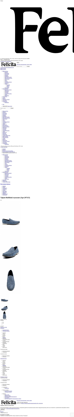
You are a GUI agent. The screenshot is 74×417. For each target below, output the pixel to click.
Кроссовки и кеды (8, 77)
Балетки (6, 72)
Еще (3, 104)
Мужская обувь (5, 88)
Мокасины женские (8, 78)
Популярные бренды (5, 184)
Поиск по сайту (8, 395)
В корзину (2, 328)
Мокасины (7, 90)
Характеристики (3, 358)
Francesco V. (5, 188)
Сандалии (6, 91)
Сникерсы (4, 122)
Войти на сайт (3, 68)
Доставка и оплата (6, 99)
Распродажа (5, 96)
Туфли (6, 83)
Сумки (4, 97)
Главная (4, 148)
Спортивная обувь (8, 93)
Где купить (5, 100)
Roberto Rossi (5, 193)
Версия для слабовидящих (5, 61)
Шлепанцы (7, 87)
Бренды (4, 98)
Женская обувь (5, 71)
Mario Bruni (5, 191)
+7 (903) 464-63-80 (3, 67)
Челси (8, 86)
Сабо (6, 80)
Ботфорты (6, 76)
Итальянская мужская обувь (8, 150)
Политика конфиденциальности (11, 396)
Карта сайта (7, 106)
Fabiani (4, 187)
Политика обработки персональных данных (13, 398)
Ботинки (6, 75)
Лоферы (8, 84)
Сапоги (4, 120)
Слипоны (6, 92)
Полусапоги (7, 79)
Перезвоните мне (10, 67)
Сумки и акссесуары (6, 135)
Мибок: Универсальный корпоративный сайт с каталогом (32, 403)
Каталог (4, 149)
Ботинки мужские (8, 89)
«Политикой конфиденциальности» (12, 408)
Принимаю (2, 409)
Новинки (4, 133)
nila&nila (4, 192)
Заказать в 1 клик (3, 327)
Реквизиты (7, 102)
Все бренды (5, 194)
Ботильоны (7, 74)
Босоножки (7, 73)
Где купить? (7, 397)
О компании (5, 101)
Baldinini (4, 186)
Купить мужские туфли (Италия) (9, 151)
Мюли (8, 85)
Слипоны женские (6, 121)
